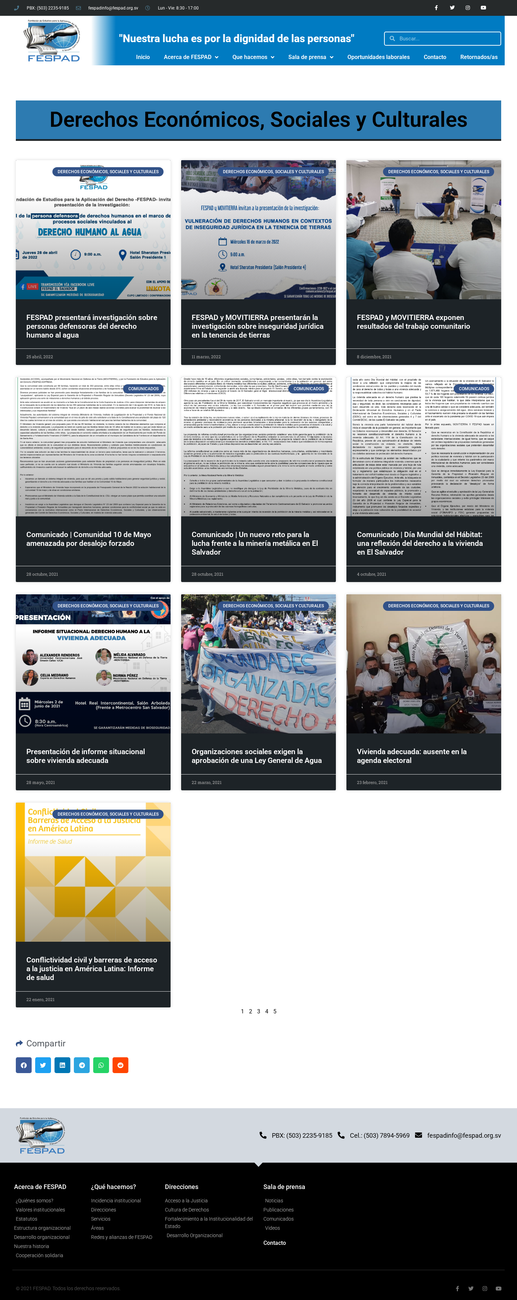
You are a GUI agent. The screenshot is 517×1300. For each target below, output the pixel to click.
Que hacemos (249, 57)
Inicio (143, 57)
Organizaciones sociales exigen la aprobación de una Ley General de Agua (257, 756)
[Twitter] (452, 8)
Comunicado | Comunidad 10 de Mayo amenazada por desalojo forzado (88, 539)
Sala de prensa (307, 57)
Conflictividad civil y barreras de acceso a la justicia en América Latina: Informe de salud (91, 969)
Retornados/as (479, 57)
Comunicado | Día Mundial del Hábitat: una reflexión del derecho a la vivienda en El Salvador (420, 543)
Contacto (435, 57)
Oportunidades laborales (378, 57)
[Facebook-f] (436, 8)
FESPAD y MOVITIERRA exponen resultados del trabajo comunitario (413, 322)
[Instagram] (468, 8)
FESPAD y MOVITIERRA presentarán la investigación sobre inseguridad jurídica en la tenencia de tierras (258, 326)
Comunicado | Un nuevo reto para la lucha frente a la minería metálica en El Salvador (255, 543)
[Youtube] (484, 8)
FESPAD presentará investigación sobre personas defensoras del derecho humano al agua (91, 326)
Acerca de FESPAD (187, 57)
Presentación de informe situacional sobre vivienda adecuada (85, 756)
